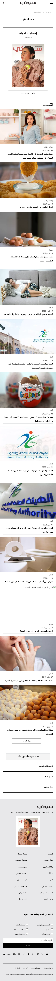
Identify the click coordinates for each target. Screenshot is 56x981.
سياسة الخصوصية (35, 968)
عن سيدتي (22, 867)
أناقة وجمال (46, 934)
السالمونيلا (37, 12)
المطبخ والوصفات (19, 929)
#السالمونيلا (28, 19)
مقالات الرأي (48, 867)
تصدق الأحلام (48, 776)
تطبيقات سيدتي (20, 886)
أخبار (51, 357)
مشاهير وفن (46, 929)
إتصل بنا (17, 968)
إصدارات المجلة (28, 33)
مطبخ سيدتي (47, 860)
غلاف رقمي (22, 893)
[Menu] (51, 2)
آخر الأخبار (23, 899)
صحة (51, 250)
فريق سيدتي (22, 880)
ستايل (50, 873)
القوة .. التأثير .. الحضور (46, 766)
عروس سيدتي (47, 886)
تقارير (51, 880)
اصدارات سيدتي (46, 893)
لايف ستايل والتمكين (43, 925)
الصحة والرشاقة (20, 925)
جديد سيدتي (21, 873)
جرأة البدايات (48, 787)
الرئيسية (48, 12)
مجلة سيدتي (22, 854)
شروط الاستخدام (48, 968)
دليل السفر (48, 899)
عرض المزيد (27, 741)
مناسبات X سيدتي (20, 860)
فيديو (50, 854)
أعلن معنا (25, 968)
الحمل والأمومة (20, 934)
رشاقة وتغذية (48, 147)
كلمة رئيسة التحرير (30, 756)
